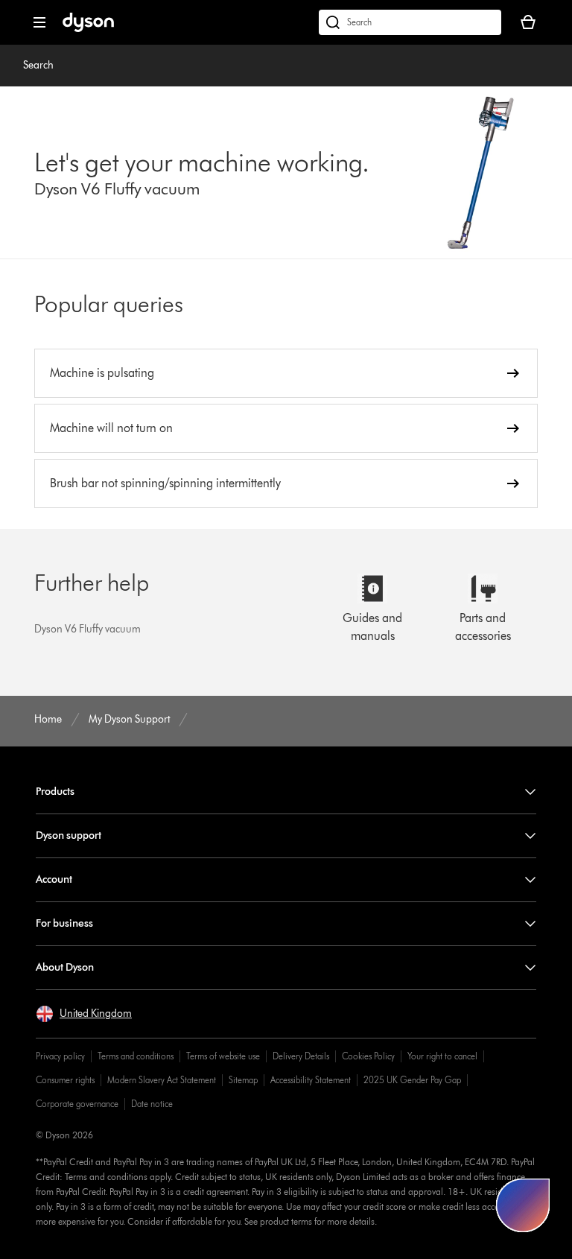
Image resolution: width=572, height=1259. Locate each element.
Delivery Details (301, 1056)
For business (64, 923)
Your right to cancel (442, 1056)
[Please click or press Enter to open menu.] (39, 22)
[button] (84, 1014)
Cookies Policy (368, 1056)
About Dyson (65, 967)
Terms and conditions (136, 1056)
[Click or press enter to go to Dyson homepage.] (88, 28)
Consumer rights (65, 1079)
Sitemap (243, 1079)
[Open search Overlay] (410, 22)
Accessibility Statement (310, 1079)
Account (54, 879)
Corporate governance (77, 1103)
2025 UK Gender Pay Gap (412, 1079)
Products (55, 791)
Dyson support (68, 835)
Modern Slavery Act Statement (161, 1079)
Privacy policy (60, 1056)
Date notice (152, 1103)
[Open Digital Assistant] (523, 1205)
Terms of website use (223, 1056)
